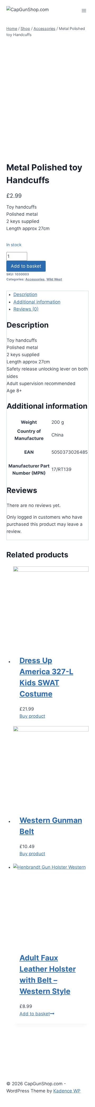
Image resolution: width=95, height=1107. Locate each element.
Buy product (32, 716)
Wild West (54, 279)
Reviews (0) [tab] (26, 309)
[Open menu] (84, 10)
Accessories (35, 279)
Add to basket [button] (35, 1013)
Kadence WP (66, 1090)
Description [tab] (25, 294)
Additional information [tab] (36, 302)
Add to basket (26, 266)
